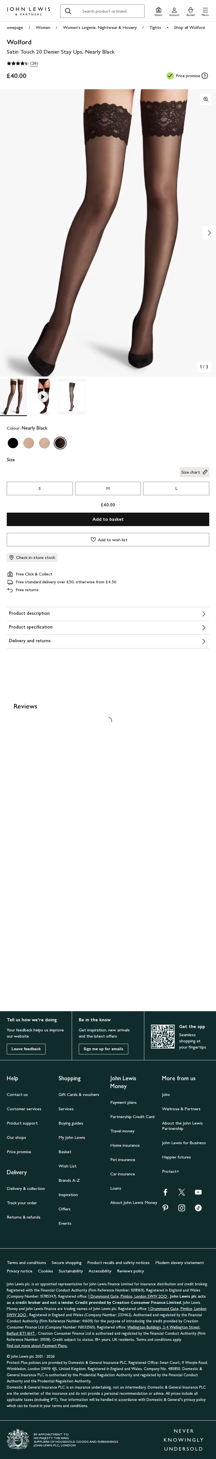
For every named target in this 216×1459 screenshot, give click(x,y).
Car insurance (122, 1173)
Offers (64, 1209)
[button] (205, 11)
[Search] (68, 11)
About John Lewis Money (133, 1202)
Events (64, 1223)
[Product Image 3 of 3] (72, 397)
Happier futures (176, 1157)
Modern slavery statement (179, 1262)
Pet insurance (122, 1159)
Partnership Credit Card (132, 1116)
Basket (64, 1151)
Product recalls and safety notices (118, 1262)
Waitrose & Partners (181, 1108)
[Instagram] (181, 1209)
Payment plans (123, 1102)
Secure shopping (67, 1262)
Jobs (166, 1094)
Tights (155, 27)
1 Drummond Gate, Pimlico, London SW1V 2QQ (128, 1296)
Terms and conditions (26, 1262)
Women (43, 27)
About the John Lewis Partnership (182, 1125)
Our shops (16, 1137)
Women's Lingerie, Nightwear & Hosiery (100, 27)
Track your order (22, 1202)
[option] (13, 443)
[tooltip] (204, 75)
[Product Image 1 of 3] (13, 397)
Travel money (122, 1131)
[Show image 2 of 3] (209, 233)
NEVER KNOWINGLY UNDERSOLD (184, 1440)
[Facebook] (165, 1194)
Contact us (17, 1094)
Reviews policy (130, 1271)
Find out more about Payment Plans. (37, 1345)
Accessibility (100, 1271)
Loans (115, 1188)
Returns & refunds (23, 1217)
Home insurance (125, 1145)
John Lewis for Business (184, 1142)
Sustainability (71, 1271)
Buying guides (70, 1123)
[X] (181, 1194)
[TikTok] (198, 1209)
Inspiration (68, 1194)
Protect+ (170, 1171)
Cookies (45, 1271)
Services (66, 1108)
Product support (22, 1123)
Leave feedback (26, 1049)
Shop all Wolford (189, 27)
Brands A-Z (69, 1180)
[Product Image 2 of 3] (42, 397)
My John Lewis (71, 1137)
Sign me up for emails (103, 1049)
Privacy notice (19, 1271)
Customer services (24, 1108)
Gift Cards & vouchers (78, 1094)
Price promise (19, 1151)
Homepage (13, 27)
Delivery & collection (26, 1188)
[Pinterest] (165, 1209)
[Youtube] (198, 1194)
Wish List (67, 1166)
